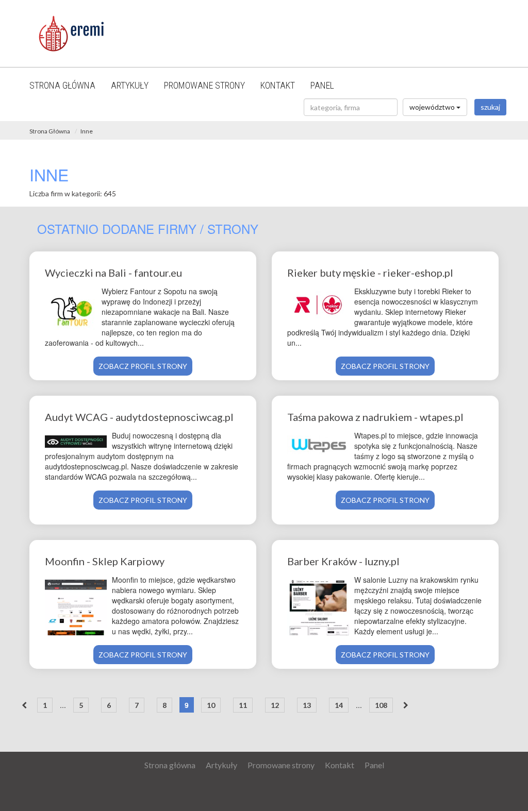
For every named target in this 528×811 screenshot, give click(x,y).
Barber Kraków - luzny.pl (343, 561)
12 (275, 705)
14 (339, 705)
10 (211, 705)
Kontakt (277, 85)
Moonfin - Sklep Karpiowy (104, 561)
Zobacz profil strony (142, 366)
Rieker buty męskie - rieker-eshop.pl (370, 272)
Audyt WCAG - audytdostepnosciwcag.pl (139, 417)
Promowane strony (204, 85)
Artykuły (129, 85)
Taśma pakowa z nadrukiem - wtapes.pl (375, 417)
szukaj (490, 107)
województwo (432, 107)
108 (381, 705)
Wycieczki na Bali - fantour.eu (113, 272)
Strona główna (62, 85)
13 (307, 705)
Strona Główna (49, 131)
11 (243, 705)
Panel (322, 85)
